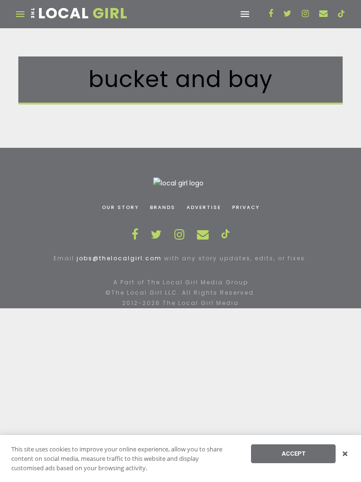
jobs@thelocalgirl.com (119, 258)
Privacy (245, 207)
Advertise (204, 207)
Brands (162, 207)
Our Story (120, 207)
